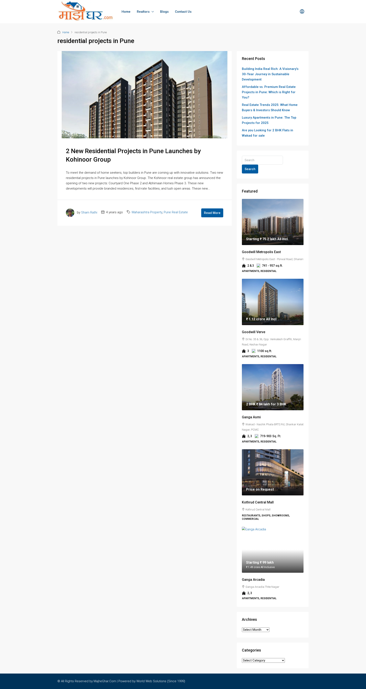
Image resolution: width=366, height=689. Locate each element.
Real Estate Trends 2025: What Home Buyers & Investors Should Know (270, 107)
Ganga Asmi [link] (251, 417)
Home (126, 12)
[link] (273, 222)
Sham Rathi (89, 212)
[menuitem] (302, 11)
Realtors (143, 12)
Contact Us (183, 12)
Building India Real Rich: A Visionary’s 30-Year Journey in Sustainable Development (270, 74)
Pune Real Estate (176, 212)
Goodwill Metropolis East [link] (261, 252)
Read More (212, 213)
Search (250, 169)
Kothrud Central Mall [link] (258, 502)
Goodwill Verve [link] (253, 332)
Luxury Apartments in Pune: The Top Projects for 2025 (269, 120)
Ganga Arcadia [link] (253, 580)
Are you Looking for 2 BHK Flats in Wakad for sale (267, 132)
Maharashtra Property (147, 212)
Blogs (164, 12)
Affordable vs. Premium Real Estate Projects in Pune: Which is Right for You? (269, 92)
